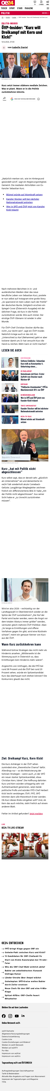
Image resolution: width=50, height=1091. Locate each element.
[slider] (14, 856)
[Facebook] (4, 1016)
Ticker (4, 8)
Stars (19, 8)
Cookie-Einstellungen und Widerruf (16, 1042)
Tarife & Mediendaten (10, 1073)
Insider (14, 17)
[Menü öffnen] (47, 8)
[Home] (2, 17)
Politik (5, 13)
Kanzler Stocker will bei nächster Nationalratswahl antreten (22, 200)
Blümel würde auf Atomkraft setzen (24, 195)
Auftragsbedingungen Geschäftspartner (18, 1070)
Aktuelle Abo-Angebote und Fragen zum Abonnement (23, 1076)
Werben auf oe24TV (10, 1047)
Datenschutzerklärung (11, 1036)
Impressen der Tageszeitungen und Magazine (20, 1079)
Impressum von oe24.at (11, 1053)
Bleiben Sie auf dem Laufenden (15, 1007)
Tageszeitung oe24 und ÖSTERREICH (17, 1062)
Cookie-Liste (7, 1039)
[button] (25, 846)
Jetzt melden (36, 813)
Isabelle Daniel (20, 47)
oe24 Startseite (8, 1031)
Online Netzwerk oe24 (11, 1022)
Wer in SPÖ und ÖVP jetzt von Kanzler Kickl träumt (25, 208)
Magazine (29, 8)
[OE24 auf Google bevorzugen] (38, 99)
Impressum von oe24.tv (11, 1056)
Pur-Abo (5, 1050)
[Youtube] (17, 1016)
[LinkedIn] (23, 1016)
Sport (12, 8)
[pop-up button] (41, 855)
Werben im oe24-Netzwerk (12, 1045)
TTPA (4, 1082)
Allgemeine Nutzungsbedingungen (16, 1033)
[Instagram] (10, 1016)
